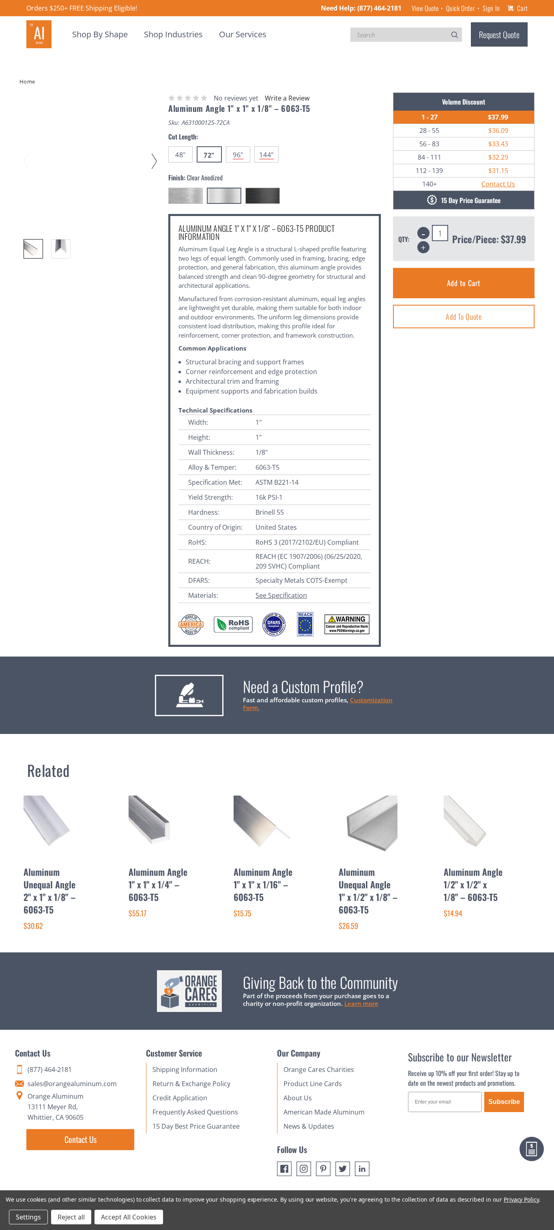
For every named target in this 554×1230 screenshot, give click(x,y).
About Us (297, 1097)
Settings (28, 1217)
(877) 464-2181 (379, 8)
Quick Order (460, 8)
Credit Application (179, 1097)
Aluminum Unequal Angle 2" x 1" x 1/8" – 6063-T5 (49, 890)
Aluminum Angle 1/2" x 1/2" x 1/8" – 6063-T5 (473, 884)
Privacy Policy (521, 1199)
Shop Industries (173, 34)
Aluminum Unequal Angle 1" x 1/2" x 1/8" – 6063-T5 (368, 890)
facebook (284, 1169)
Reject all (71, 1217)
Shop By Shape (100, 34)
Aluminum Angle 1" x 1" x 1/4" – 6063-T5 (158, 884)
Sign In (491, 8)
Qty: (403, 239)
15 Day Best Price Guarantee (196, 1126)
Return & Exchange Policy (191, 1083)
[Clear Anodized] (224, 196)
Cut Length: (183, 136)
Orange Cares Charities (318, 1069)
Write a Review (287, 98)
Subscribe (504, 1101)
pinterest (323, 1169)
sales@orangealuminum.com (72, 1083)
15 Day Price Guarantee (470, 200)
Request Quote (499, 34)
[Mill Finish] (185, 196)
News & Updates (308, 1126)
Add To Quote (464, 316)
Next (156, 154)
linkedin (362, 1169)
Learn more (361, 1003)
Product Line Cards (312, 1083)
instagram (303, 1169)
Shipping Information (184, 1069)
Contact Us (498, 184)
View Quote (425, 8)
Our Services (242, 34)
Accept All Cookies (129, 1217)
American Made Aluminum (324, 1112)
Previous (27, 154)
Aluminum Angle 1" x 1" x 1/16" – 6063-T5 (263, 884)
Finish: (195, 177)
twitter (342, 1169)
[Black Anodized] (262, 196)
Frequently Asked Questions (195, 1112)
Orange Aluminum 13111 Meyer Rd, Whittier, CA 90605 (56, 1107)
